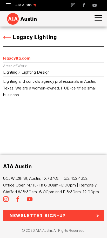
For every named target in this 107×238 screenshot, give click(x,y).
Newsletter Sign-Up (38, 215)
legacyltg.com (16, 58)
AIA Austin (23, 5)
